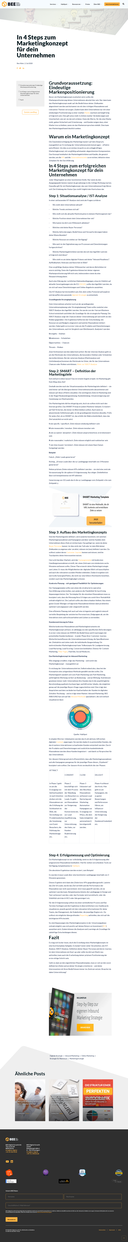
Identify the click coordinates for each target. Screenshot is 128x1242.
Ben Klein (20, 63)
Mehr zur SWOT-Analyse (87, 364)
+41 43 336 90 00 (11, 1152)
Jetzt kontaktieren (112, 4)
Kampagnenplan (85, 560)
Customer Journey (74, 552)
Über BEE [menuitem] (97, 4)
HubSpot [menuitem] (64, 4)
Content (59, 742)
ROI (104, 926)
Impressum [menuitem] (112, 1230)
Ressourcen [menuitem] (76, 4)
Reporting (84, 915)
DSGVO (82, 284)
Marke (87, 113)
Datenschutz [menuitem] (102, 1230)
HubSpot (76, 866)
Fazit (22, 100)
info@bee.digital (11, 1150)
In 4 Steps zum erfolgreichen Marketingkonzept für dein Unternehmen (30, 93)
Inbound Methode (78, 696)
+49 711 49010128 (33, 1154)
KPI (63, 157)
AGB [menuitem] (119, 1230)
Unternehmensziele (79, 157)
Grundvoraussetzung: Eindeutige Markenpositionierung (31, 86)
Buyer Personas (55, 546)
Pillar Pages (63, 651)
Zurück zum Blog (30, 112)
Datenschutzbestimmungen (44, 1212)
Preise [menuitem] (87, 4)
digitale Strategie (79, 295)
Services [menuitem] (53, 4)
